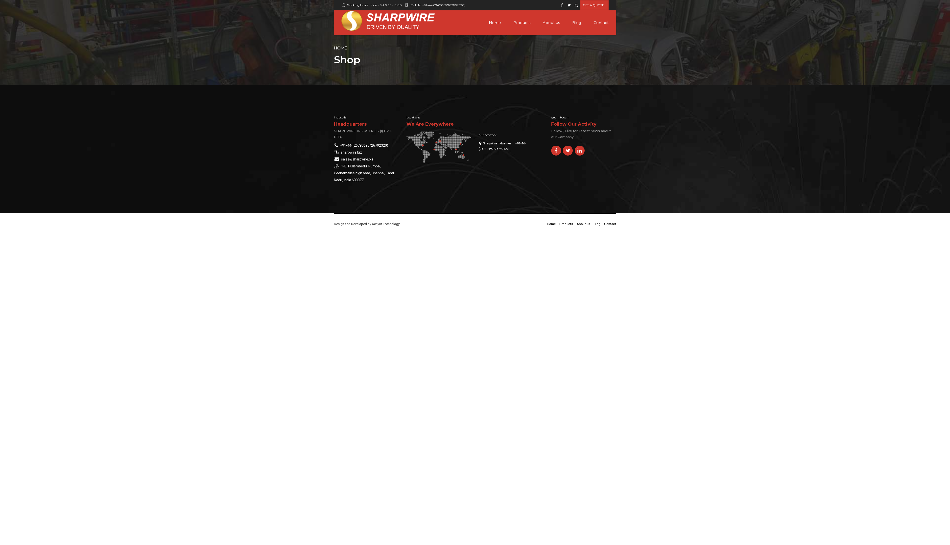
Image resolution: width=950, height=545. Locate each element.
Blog (576, 22)
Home (495, 22)
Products (521, 22)
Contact (601, 22)
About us (551, 22)
